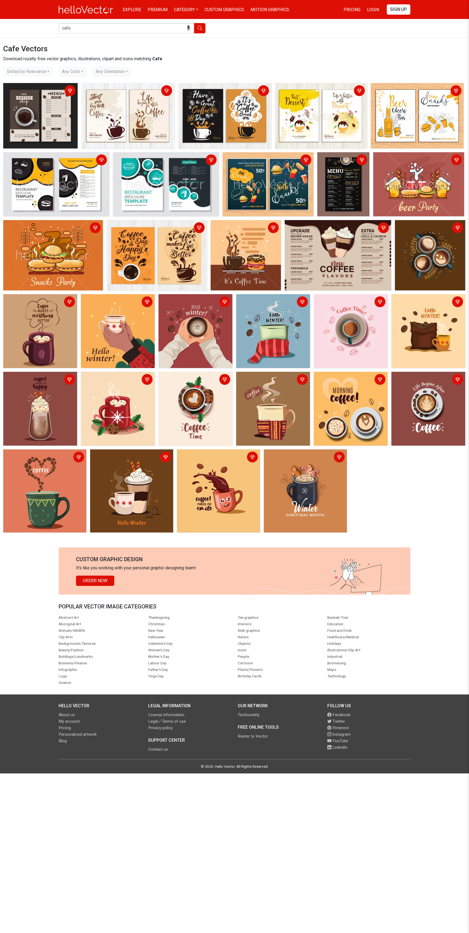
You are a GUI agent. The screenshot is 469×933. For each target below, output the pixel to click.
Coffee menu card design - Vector (343, 160)
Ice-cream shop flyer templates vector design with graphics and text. (320, 91)
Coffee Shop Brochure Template (210, 88)
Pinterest (340, 727)
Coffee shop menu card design (34, 88)
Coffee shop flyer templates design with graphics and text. (121, 91)
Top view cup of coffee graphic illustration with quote (422, 380)
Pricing (352, 9)
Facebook (340, 714)
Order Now (95, 580)
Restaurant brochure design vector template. (47, 157)
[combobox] (28, 71)
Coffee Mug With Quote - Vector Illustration (35, 302)
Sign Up (398, 9)
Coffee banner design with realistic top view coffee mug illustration (430, 228)
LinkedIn (339, 747)
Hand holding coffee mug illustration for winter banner (194, 302)
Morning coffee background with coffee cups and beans (346, 380)
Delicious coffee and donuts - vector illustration (241, 228)
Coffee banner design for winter (423, 299)
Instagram (341, 734)
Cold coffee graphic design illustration (31, 380)
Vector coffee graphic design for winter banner (269, 302)
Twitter (338, 721)
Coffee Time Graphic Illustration (190, 376)
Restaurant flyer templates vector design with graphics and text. (416, 91)
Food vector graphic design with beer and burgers (414, 160)
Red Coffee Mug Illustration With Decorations (114, 380)
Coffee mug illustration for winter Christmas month (297, 458)
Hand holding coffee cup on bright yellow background (115, 302)
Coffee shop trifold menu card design (322, 225)
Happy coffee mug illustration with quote (217, 454)
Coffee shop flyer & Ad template (139, 225)
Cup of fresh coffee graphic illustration (264, 380)
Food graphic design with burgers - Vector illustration (45, 228)
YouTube (339, 740)
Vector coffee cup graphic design (36, 454)
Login (373, 9)
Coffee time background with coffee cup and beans (350, 302)
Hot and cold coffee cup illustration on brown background (128, 458)
